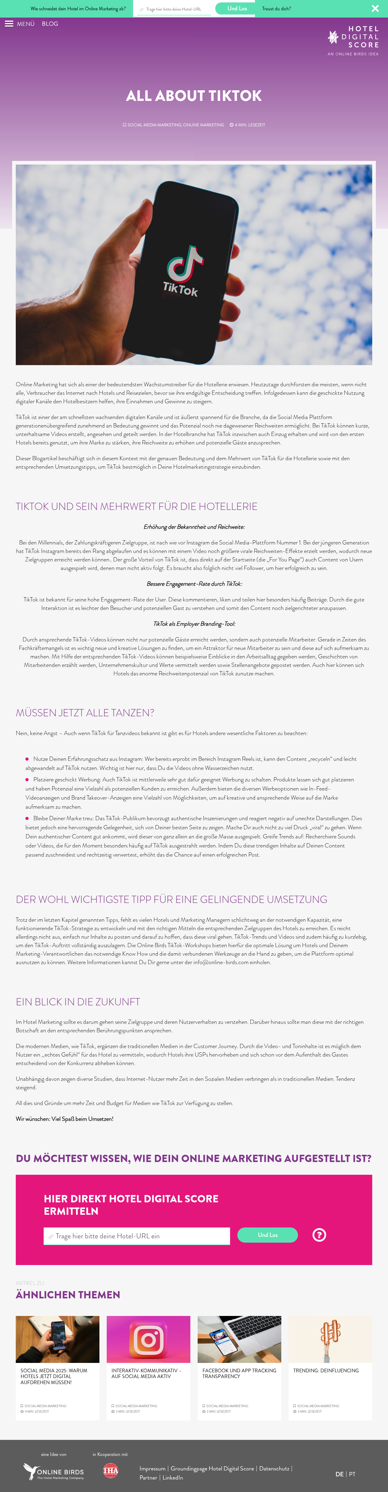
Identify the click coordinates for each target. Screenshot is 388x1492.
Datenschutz (274, 1468)
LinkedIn (172, 1477)
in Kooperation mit (111, 1454)
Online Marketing (203, 125)
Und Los (268, 1235)
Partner (148, 1477)
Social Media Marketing (154, 125)
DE (340, 1474)
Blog (50, 23)
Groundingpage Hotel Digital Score (212, 1468)
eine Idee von (53, 1454)
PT (352, 1474)
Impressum (152, 1468)
